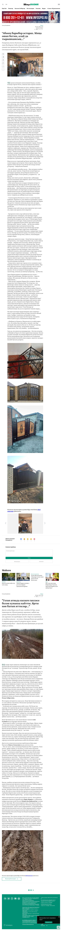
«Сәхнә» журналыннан (53, 8)
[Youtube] (15, 898)
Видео (44, 8)
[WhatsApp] (3, 63)
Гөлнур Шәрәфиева (6, 25)
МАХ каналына (29, 875)
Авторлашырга (17, 561)
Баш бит (4, 8)
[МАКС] (19, 898)
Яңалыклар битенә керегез (10, 878)
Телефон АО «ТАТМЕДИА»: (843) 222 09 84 (48, 905)
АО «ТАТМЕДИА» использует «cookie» (28, 920)
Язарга (29, 557)
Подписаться (49, 922)
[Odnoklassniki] (12, 898)
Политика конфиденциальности (28, 924)
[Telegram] (3, 57)
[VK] (5, 898)
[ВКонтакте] (3, 54)
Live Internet (43, 925)
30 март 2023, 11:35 (39, 26)
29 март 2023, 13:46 (39, 595)
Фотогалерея (30, 8)
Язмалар (10, 8)
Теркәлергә (41, 561)
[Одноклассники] (3, 60)
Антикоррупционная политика (46, 904)
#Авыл (41, 25)
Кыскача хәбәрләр (20, 8)
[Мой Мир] (3, 66)
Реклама (38, 8)
